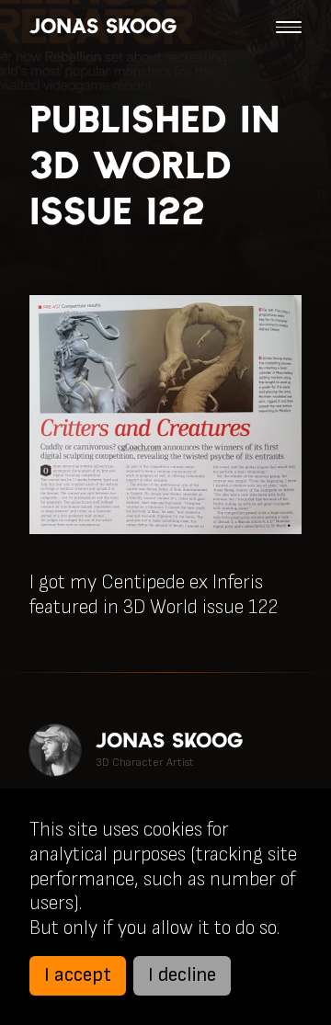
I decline (182, 974)
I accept (77, 974)
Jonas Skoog (103, 26)
